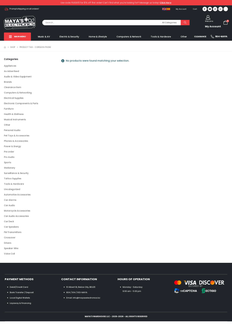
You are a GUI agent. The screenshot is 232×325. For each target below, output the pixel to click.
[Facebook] (204, 9)
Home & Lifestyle (98, 36)
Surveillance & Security (16, 173)
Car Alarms (10, 200)
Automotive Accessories (17, 194)
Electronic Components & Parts (21, 103)
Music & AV (44, 36)
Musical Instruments (15, 119)
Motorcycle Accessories (17, 210)
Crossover (9, 237)
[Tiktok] (225, 9)
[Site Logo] (20, 22)
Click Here (165, 2)
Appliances (10, 65)
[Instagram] (215, 9)
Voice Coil (9, 253)
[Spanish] (168, 9)
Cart (195, 9)
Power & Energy (12, 146)
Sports (7, 162)
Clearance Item (12, 87)
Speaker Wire (11, 248)
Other (184, 36)
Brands (8, 81)
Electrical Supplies (14, 98)
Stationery (9, 167)
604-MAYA (221, 36)
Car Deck (9, 221)
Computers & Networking (18, 92)
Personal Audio (12, 130)
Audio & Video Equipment (17, 76)
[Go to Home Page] (5, 47)
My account (181, 9)
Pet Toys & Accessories (16, 135)
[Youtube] (210, 9)
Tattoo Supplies (12, 178)
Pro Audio (9, 157)
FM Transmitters (12, 232)
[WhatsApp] (220, 9)
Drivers (7, 242)
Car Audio (9, 205)
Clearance (200, 36)
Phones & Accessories (16, 141)
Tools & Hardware (161, 36)
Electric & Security (69, 36)
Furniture (8, 108)
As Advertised (11, 71)
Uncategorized (12, 189)
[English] (164, 9)
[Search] (185, 22)
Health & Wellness (14, 114)
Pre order (9, 151)
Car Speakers (11, 226)
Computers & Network (128, 36)
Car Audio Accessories (16, 216)
